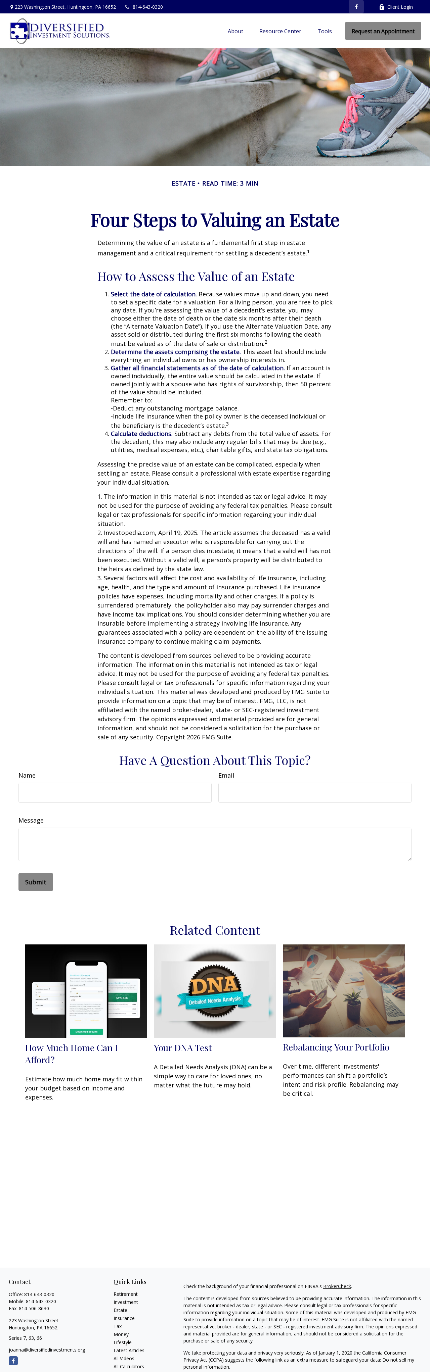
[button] (235, 31)
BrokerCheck (337, 1286)
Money (121, 1334)
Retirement (126, 1294)
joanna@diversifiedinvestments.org (47, 1349)
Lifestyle (123, 1342)
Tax (118, 1326)
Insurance (124, 1318)
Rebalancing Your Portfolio (336, 1047)
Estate (120, 1310)
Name (27, 775)
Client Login (400, 7)
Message (31, 820)
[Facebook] (356, 6)
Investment (126, 1302)
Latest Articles (129, 1350)
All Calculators (129, 1366)
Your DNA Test (183, 1047)
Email (226, 775)
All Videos (124, 1358)
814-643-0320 (148, 7)
